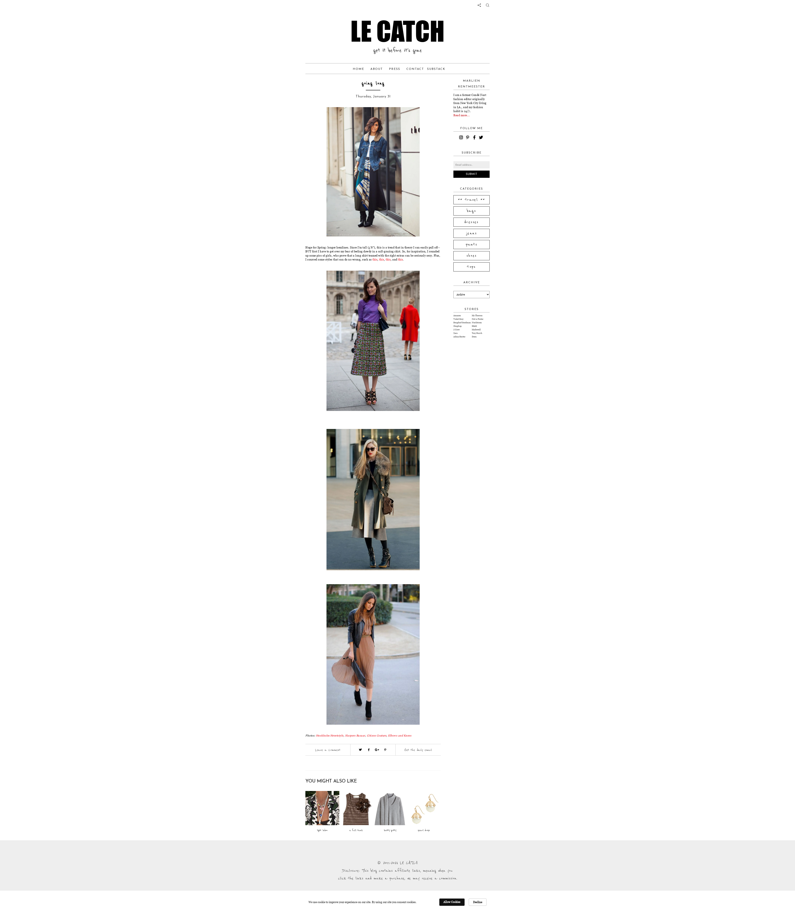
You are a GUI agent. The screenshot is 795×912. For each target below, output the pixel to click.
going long (373, 83)
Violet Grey (458, 319)
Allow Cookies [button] (451, 902)
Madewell (476, 329)
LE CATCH (397, 31)
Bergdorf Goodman (462, 322)
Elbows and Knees (399, 735)
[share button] (487, 5)
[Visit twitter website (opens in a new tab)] (360, 749)
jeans (471, 233)
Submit (471, 174)
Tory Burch (477, 333)
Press (394, 69)
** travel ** (471, 199)
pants (471, 244)
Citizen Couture (377, 735)
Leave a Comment (327, 750)
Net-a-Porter (477, 319)
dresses (471, 222)
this (374, 259)
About (376, 69)
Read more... (461, 115)
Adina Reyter (459, 336)
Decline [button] (477, 902)
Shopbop (457, 326)
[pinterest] (468, 138)
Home (358, 69)
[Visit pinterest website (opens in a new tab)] (320, 116)
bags (471, 210)
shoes (471, 255)
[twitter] (481, 138)
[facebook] (475, 138)
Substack (436, 69)
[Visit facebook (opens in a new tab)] (368, 749)
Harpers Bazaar (355, 735)
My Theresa (477, 315)
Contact (415, 69)
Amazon (457, 315)
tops (471, 266)
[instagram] (462, 138)
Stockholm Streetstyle (329, 735)
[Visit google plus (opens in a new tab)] (377, 749)
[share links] (479, 5)
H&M (474, 326)
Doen (474, 336)
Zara (455, 333)
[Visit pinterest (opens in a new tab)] (385, 749)
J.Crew (456, 329)
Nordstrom (477, 322)
